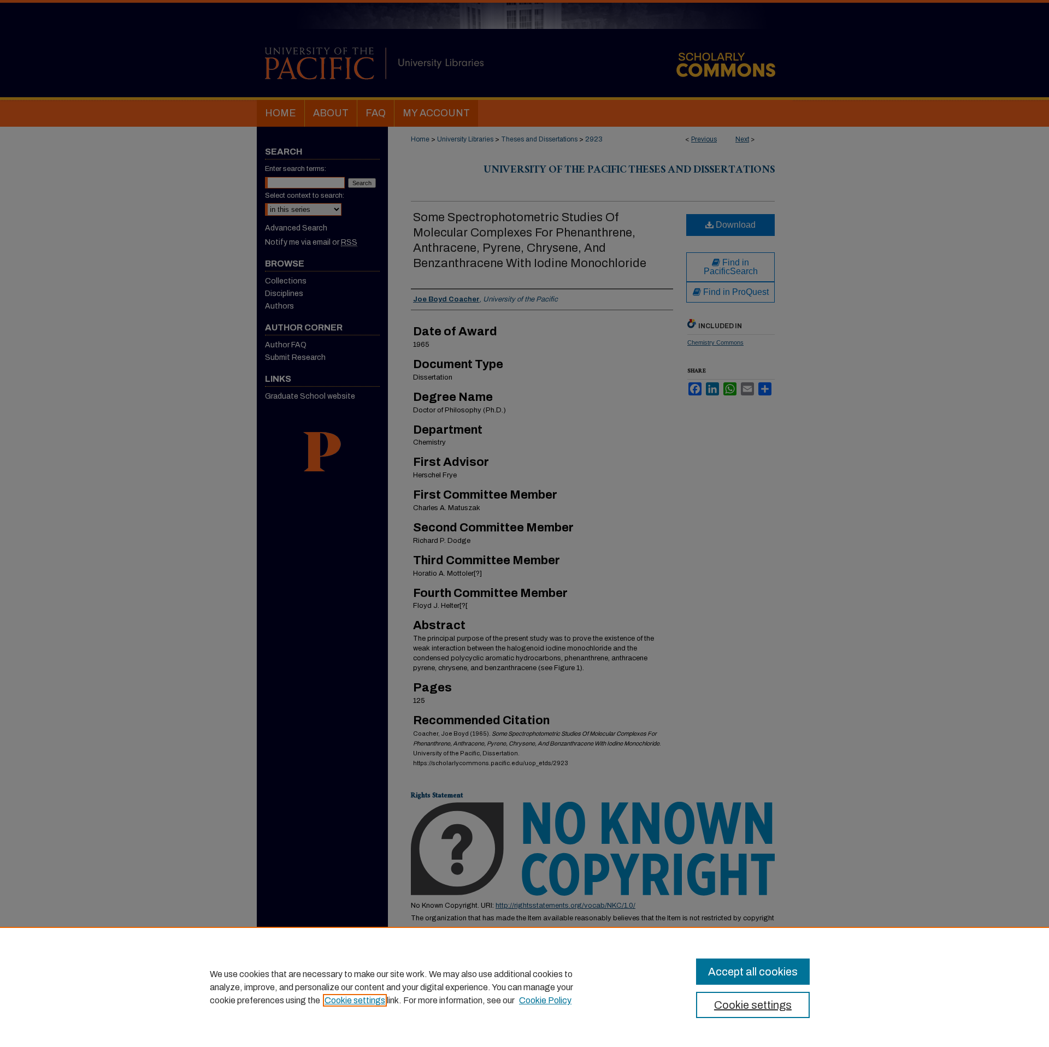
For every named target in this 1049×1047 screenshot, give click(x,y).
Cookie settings (355, 1000)
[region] (524, 987)
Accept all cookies (753, 972)
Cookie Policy (545, 1000)
